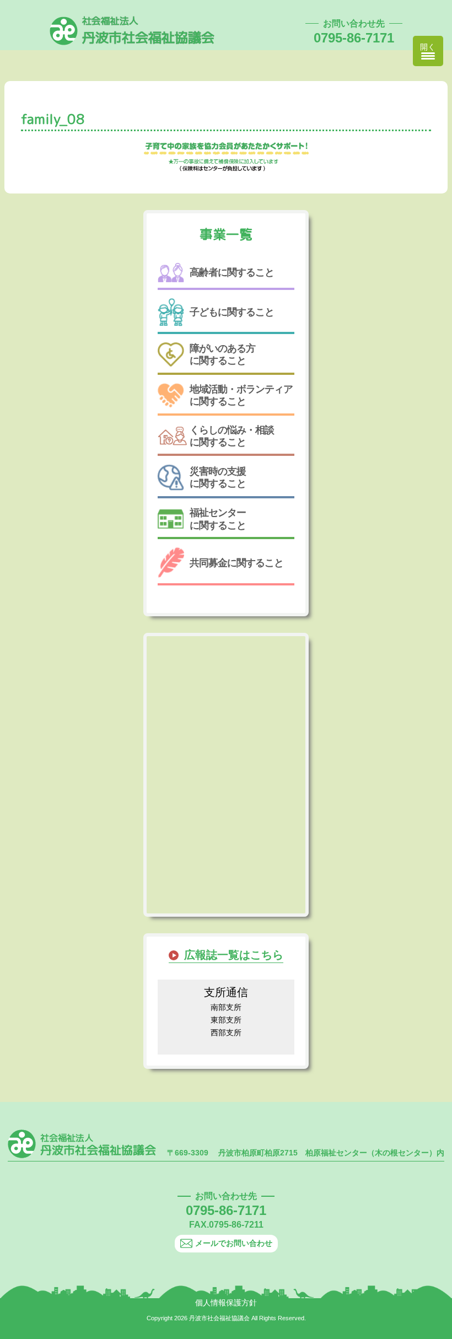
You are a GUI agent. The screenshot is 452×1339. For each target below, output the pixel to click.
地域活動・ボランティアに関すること (241, 395)
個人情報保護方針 (226, 1302)
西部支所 (226, 1032)
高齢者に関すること (232, 272)
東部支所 (226, 1019)
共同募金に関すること (236, 562)
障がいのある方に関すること (222, 354)
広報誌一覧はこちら (233, 955)
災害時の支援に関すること (218, 477)
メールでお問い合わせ (233, 1243)
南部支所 (226, 1007)
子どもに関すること (232, 312)
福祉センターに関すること (218, 518)
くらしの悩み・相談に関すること (232, 436)
